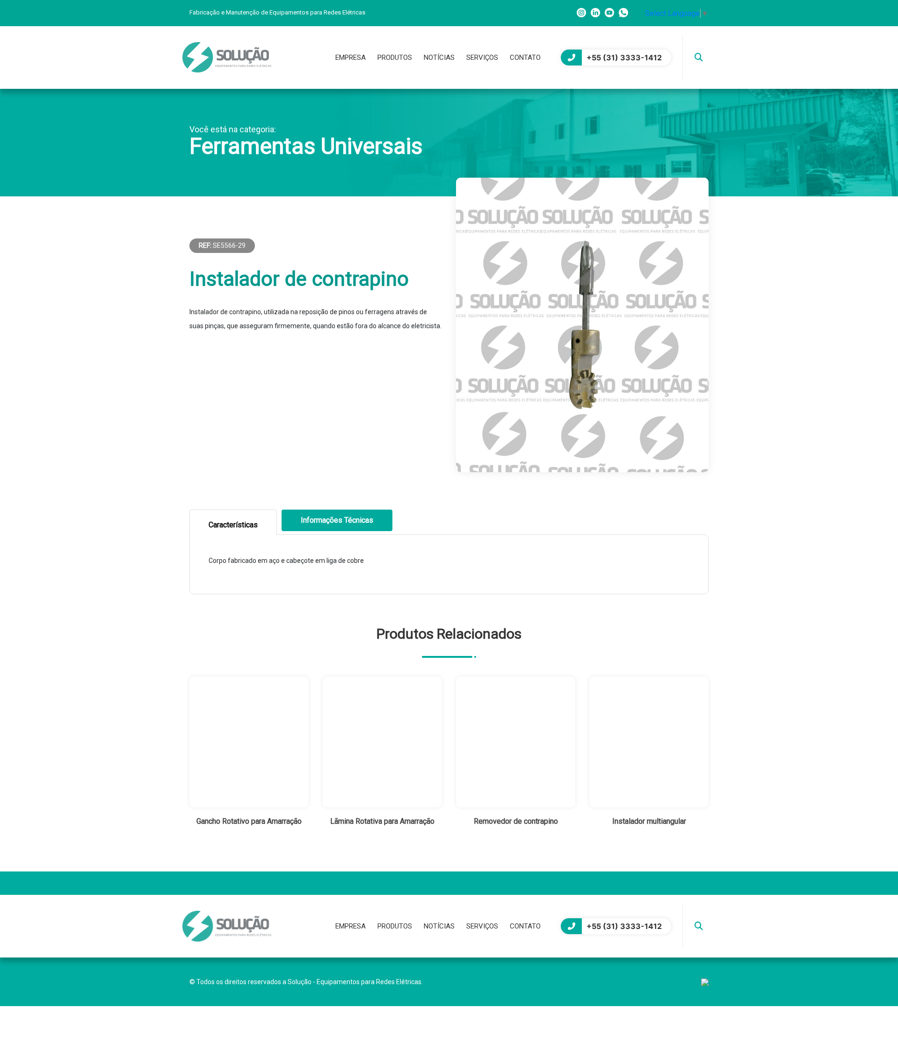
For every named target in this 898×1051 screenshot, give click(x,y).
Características (233, 524)
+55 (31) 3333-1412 (624, 57)
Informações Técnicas (337, 520)
